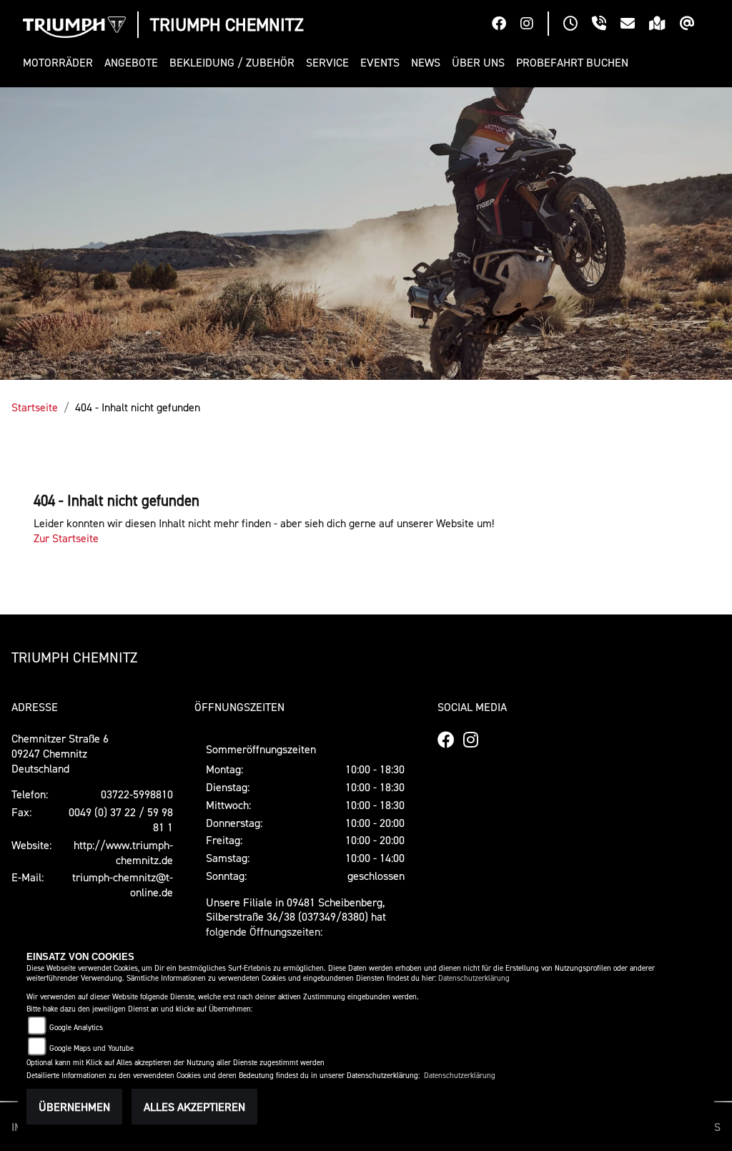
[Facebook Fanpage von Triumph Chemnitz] (506, 25)
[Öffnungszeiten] (577, 25)
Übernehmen (74, 1106)
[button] (61, 62)
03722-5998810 (137, 794)
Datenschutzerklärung (474, 978)
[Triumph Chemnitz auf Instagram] (534, 25)
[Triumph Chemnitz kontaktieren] (634, 25)
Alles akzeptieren (194, 1106)
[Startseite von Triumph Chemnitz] (74, 27)
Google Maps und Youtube (91, 1048)
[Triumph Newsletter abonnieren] (694, 25)
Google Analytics (76, 1027)
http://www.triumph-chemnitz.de (123, 852)
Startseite (34, 407)
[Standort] (664, 25)
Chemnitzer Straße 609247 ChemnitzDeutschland (60, 753)
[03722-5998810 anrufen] (606, 25)
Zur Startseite (66, 538)
